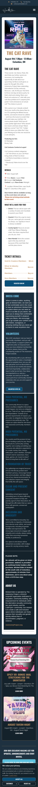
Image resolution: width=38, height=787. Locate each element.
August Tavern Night (19, 724)
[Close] (36, 765)
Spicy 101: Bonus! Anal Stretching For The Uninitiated (19, 677)
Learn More (19, 691)
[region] (19, 775)
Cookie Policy (13, 775)
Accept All (19, 779)
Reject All (27, 783)
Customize (9, 783)
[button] (34, 10)
